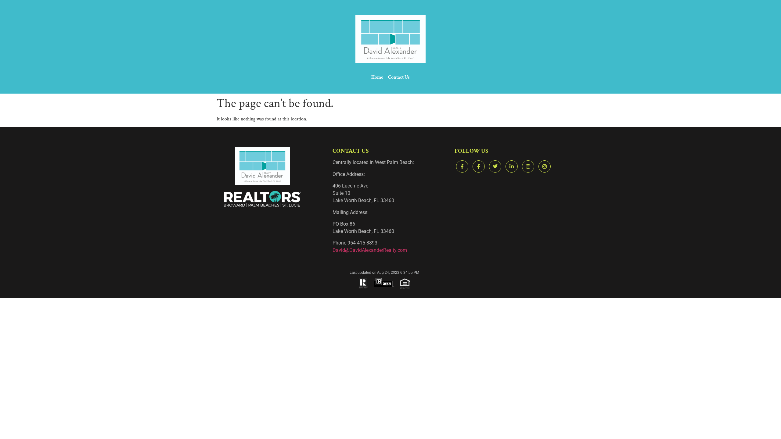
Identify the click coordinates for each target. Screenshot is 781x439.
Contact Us (399, 77)
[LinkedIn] (512, 166)
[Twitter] (495, 166)
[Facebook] (462, 166)
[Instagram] (528, 166)
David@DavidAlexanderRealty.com (370, 250)
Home (377, 77)
